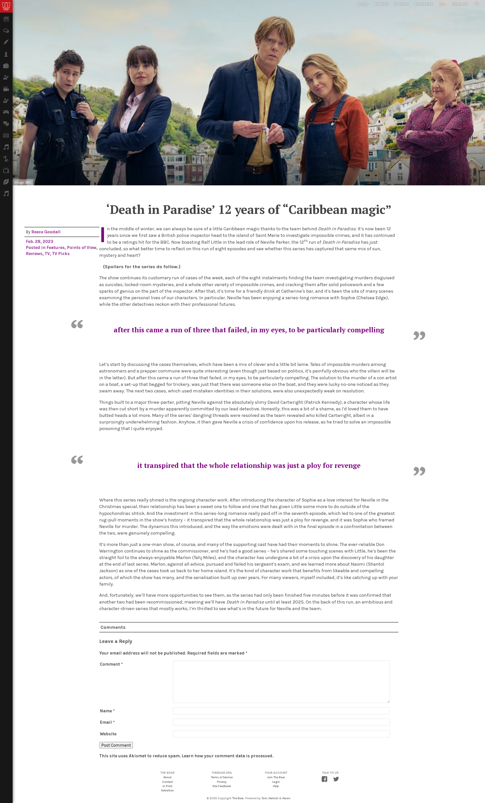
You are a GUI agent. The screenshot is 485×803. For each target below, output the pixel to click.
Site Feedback (221, 786)
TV (47, 253)
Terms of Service (222, 777)
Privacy (222, 782)
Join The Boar (276, 777)
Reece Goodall (46, 231)
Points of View (81, 247)
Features (55, 247)
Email (107, 722)
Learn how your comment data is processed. (227, 755)
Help (276, 786)
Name (107, 710)
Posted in (36, 247)
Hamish (273, 798)
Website (108, 733)
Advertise (424, 4)
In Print (401, 4)
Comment (111, 664)
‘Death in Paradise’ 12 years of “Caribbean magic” (249, 209)
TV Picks (61, 253)
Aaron (286, 798)
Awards (381, 4)
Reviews (34, 253)
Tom (264, 798)
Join (442, 4)
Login (276, 782)
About (362, 4)
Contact (460, 4)
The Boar (238, 798)
